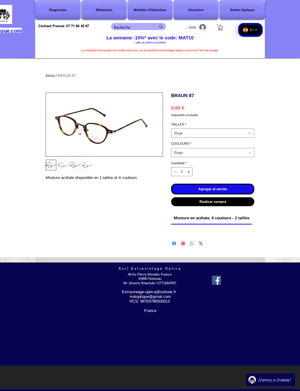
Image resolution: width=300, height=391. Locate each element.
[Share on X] (201, 243)
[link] (211, 218)
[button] (58, 10)
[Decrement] (175, 172)
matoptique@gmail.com (150, 296)
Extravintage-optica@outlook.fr (149, 292)
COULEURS (181, 143)
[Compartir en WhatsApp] (192, 243)
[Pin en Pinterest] (183, 243)
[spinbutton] (182, 172)
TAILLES (178, 124)
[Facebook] (216, 280)
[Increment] (189, 172)
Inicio (50, 76)
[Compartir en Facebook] (174, 243)
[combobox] (212, 133)
